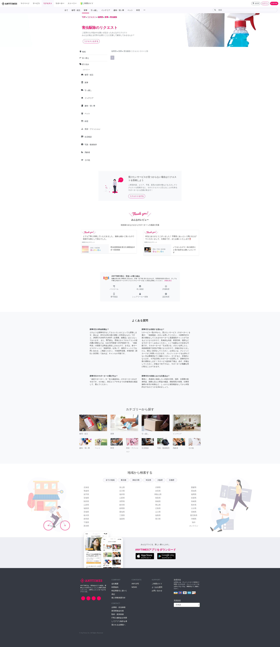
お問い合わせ (157, 591)
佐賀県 (193, 498)
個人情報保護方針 (118, 598)
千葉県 (86, 522)
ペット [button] (130, 10)
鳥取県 (158, 498)
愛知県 (122, 512)
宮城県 (86, 498)
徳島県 (158, 515)
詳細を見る (168, 280)
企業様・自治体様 (118, 607)
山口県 (158, 512)
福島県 (86, 508)
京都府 (171, 480)
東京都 (123, 480)
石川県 (122, 491)
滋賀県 (122, 519)
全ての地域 (110, 480)
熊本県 (193, 505)
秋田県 (86, 501)
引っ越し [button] (94, 10)
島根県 (158, 501)
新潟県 (86, 526)
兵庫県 (158, 487)
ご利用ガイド (157, 584)
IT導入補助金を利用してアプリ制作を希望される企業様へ (119, 621)
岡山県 (158, 505)
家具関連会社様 (117, 611)
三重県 (122, 515)
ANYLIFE (135, 584)
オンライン (193, 526)
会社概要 (114, 584)
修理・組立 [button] (76, 10)
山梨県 (122, 498)
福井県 (122, 494)
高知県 (193, 491)
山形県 (86, 505)
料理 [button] (138, 10)
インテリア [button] (105, 10)
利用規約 (114, 587)
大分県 (193, 508)
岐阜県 (122, 505)
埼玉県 (148, 480)
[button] (255, 3)
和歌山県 (157, 494)
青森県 (86, 491)
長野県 (122, 501)
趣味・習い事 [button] (119, 10)
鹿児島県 (193, 515)
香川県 (158, 519)
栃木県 (86, 515)
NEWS (134, 587)
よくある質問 (157, 587)
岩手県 (86, 494)
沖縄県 (193, 519)
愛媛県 (193, 487)
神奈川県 (135, 480)
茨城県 (86, 512)
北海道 (86, 487)
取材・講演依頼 (117, 614)
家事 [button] (85, 10)
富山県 (122, 487)
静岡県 (122, 508)
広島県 (158, 508)
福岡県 (193, 494)
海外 (193, 522)
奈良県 (158, 491)
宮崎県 (193, 512)
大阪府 (160, 480)
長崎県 (193, 501)
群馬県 (86, 519)
